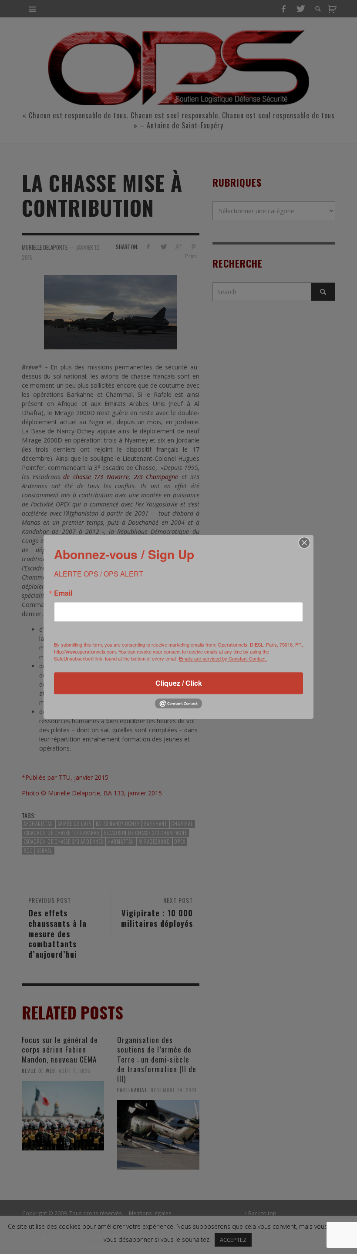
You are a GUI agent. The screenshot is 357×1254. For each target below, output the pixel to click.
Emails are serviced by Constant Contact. (223, 658)
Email (63, 593)
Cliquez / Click (178, 683)
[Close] (304, 542)
